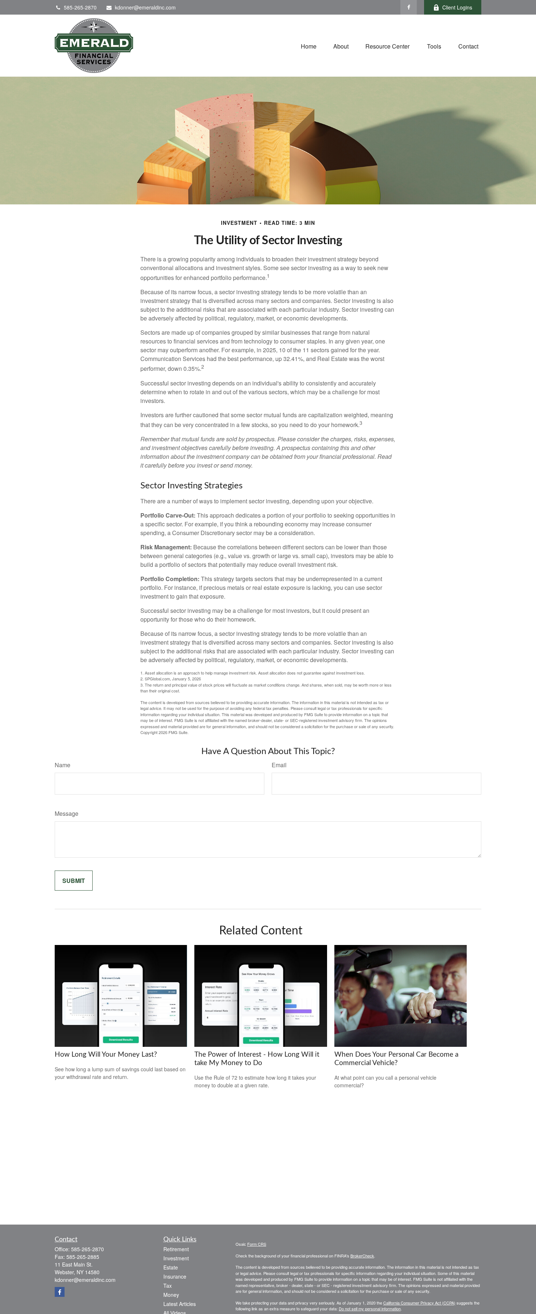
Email (279, 765)
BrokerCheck (362, 1256)
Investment (176, 1258)
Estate (170, 1267)
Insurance (174, 1276)
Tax (167, 1285)
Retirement (176, 1249)
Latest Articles (179, 1303)
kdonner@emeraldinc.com (145, 7)
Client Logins (457, 7)
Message (66, 813)
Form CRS (256, 1244)
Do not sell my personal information (370, 1308)
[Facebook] (408, 7)
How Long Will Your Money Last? (106, 1054)
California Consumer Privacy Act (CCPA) (419, 1303)
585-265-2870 (80, 7)
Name (62, 765)
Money (171, 1294)
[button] (308, 45)
